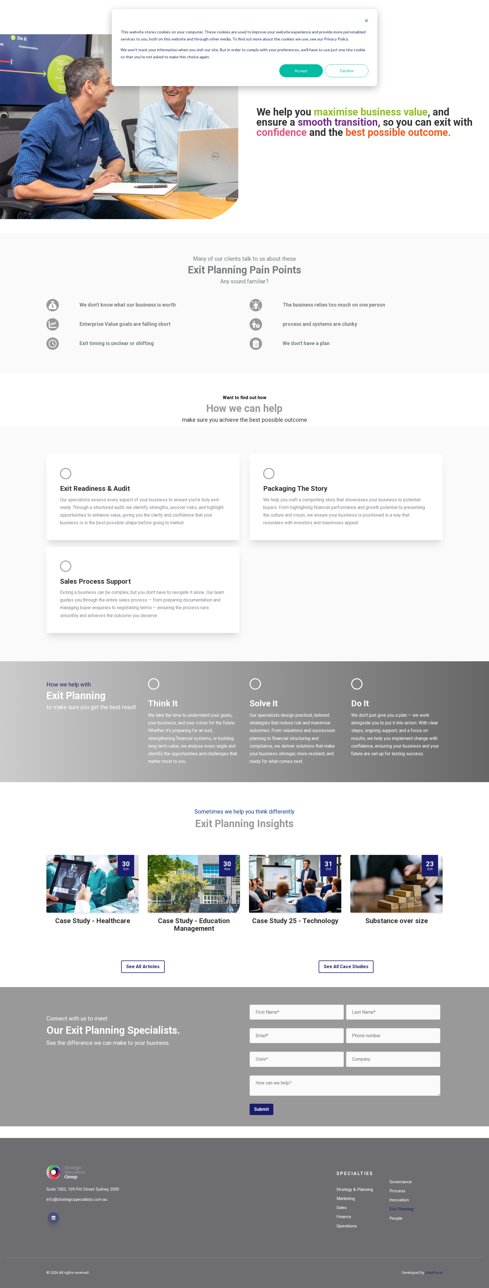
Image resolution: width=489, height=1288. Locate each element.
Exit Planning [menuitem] (401, 1209)
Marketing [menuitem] (345, 1198)
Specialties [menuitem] (354, 1173)
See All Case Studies (346, 966)
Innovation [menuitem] (399, 1200)
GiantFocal (434, 1272)
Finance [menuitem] (343, 1216)
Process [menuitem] (397, 1190)
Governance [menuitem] (400, 1181)
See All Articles (143, 966)
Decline (346, 70)
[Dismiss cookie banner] (366, 21)
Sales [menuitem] (341, 1207)
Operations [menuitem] (346, 1226)
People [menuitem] (395, 1218)
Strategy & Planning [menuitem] (354, 1189)
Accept (301, 70)
